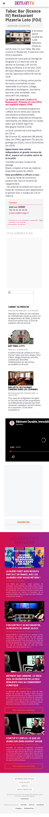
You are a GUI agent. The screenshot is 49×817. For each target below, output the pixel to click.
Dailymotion (29, 808)
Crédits (24, 786)
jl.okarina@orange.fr (19, 213)
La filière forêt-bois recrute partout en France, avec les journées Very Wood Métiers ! (23, 574)
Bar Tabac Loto (16, 346)
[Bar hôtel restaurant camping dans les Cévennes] (20, 378)
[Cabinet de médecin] (20, 298)
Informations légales (24, 779)
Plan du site (24, 782)
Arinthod (12, 222)
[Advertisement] (24, 263)
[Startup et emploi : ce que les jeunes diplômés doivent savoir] (24, 729)
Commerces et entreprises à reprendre (23, 220)
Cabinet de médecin (18, 307)
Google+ (18, 808)
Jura (17, 222)
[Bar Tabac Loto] (20, 337)
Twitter (32, 805)
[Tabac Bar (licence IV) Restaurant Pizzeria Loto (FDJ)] (18, 37)
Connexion (24, 799)
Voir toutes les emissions (24, 710)
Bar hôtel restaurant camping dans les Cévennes (23, 388)
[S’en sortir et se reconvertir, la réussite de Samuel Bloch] (24, 616)
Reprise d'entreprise (17, 223)
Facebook (40, 805)
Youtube (23, 805)
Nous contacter (24, 790)
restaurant (22, 224)
